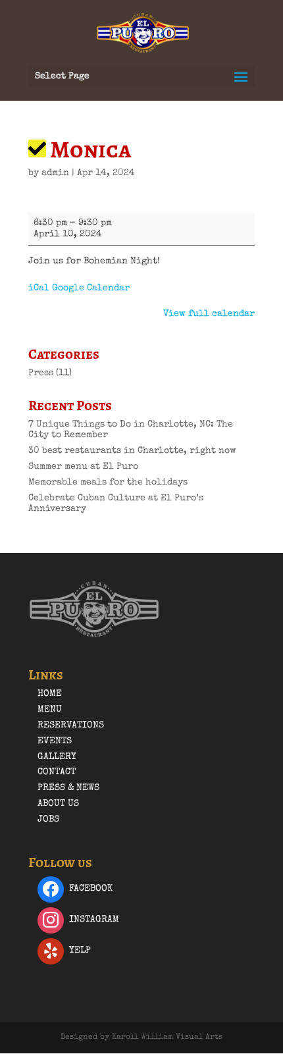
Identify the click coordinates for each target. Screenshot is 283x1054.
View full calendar (209, 314)
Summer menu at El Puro (83, 466)
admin (55, 173)
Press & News (68, 788)
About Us (58, 803)
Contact (57, 772)
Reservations (71, 725)
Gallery (57, 757)
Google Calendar (91, 288)
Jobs (48, 819)
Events (55, 741)
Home (50, 693)
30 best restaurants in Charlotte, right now (132, 451)
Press (40, 373)
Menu (50, 709)
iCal (38, 288)
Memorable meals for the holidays (108, 482)
